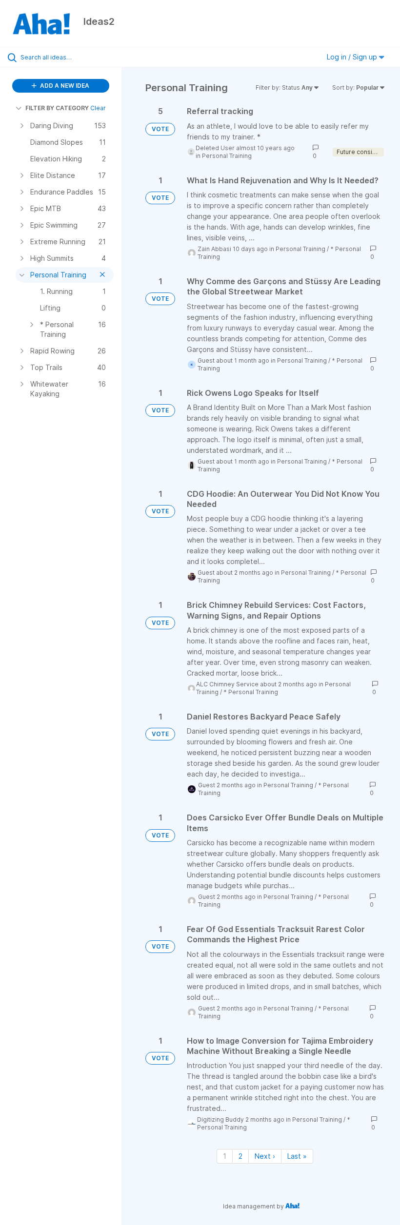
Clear (98, 108)
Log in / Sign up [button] (353, 57)
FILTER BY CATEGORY (57, 108)
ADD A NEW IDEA (64, 85)
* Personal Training (250, 692)
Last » (297, 1156)
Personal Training (227, 155)
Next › (265, 1156)
